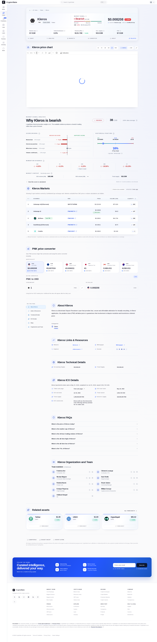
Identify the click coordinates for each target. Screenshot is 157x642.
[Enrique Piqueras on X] (89, 490)
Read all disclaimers (96, 627)
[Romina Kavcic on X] (89, 484)
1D (98, 47)
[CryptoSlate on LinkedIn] (33, 597)
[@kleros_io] (117, 349)
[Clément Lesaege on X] (131, 472)
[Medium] (124, 349)
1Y (112, 47)
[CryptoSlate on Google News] (19, 597)
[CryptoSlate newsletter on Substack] (24, 597)
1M (105, 47)
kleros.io (75, 345)
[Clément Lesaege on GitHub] (137, 472)
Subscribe (141, 565)
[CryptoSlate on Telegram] (29, 597)
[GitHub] (119, 349)
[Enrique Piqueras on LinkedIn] (92, 490)
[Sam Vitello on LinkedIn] (134, 478)
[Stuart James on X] (134, 484)
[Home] (30, 10)
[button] (3, 49)
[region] (82, 215)
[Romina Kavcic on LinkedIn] (92, 484)
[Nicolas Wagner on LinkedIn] (89, 478)
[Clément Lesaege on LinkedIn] (134, 472)
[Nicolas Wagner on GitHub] (92, 478)
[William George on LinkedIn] (137, 490)
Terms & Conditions (37, 635)
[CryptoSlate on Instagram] (38, 597)
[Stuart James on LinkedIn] (137, 484)
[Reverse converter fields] (82, 288)
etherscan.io (76, 349)
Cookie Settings (56, 635)
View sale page (78, 388)
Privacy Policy (56, 623)
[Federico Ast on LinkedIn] (92, 472)
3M (108, 47)
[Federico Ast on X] (89, 472)
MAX (116, 47)
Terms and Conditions (44, 623)
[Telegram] (122, 349)
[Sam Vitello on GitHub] (137, 478)
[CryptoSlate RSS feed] (15, 602)
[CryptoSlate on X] (15, 597)
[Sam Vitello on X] (131, 478)
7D (101, 47)
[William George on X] (134, 490)
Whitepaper (119, 345)
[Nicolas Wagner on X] (87, 478)
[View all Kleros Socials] (126, 349)
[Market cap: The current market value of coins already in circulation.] (37, 31)
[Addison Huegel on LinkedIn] (92, 496)
